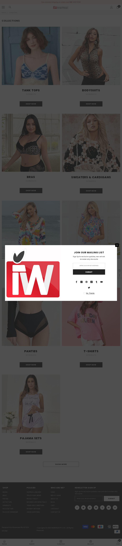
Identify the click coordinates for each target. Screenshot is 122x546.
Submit (89, 272)
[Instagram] (81, 281)
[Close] (117, 245)
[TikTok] (91, 281)
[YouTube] (101, 281)
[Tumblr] (96, 281)
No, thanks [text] (90, 293)
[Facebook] (76, 281)
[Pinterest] (86, 281)
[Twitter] (89, 287)
